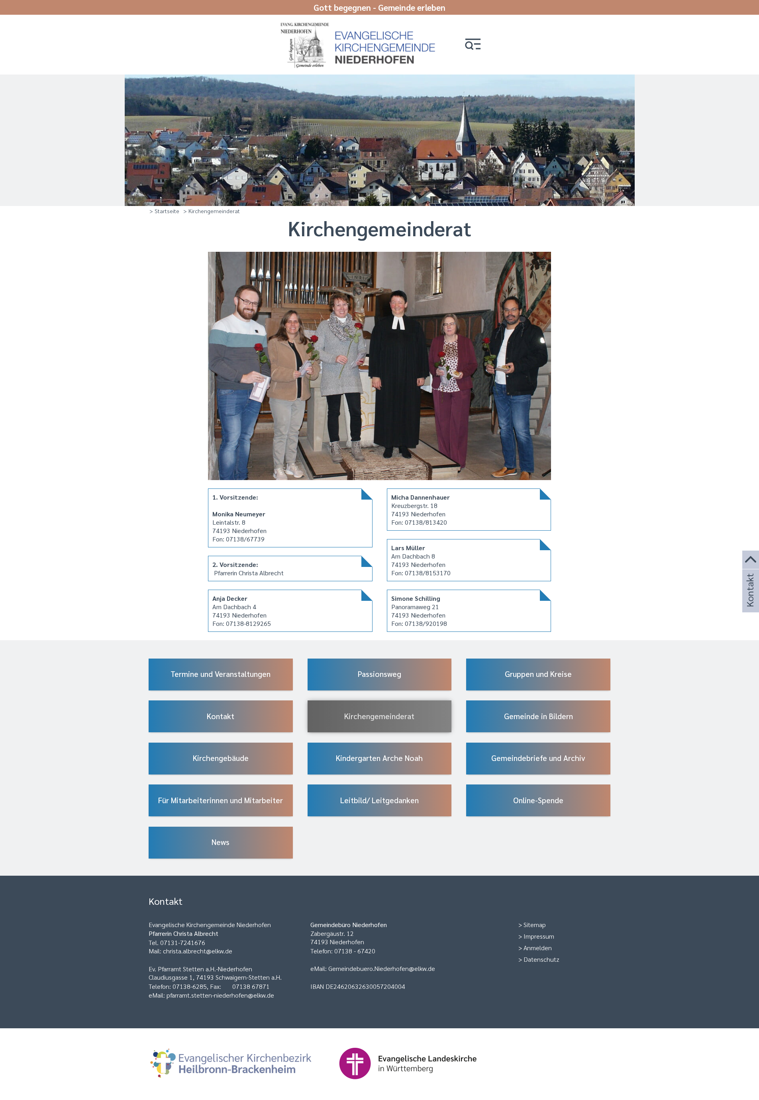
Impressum (539, 936)
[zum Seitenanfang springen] (750, 560)
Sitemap (535, 924)
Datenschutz (541, 959)
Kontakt (749, 601)
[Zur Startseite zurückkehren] (361, 25)
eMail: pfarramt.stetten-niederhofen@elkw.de (211, 995)
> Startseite (164, 210)
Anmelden (538, 947)
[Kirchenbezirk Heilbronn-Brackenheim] (244, 1083)
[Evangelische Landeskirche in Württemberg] (420, 1083)
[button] (473, 45)
